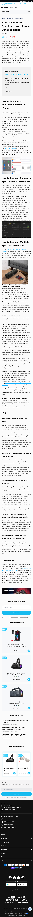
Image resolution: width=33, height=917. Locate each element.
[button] (29, 12)
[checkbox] (6, 798)
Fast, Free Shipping (8, 819)
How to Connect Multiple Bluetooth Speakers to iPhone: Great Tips (14, 735)
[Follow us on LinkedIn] (22, 877)
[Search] (25, 7)
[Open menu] (31, 7)
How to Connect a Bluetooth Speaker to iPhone (17, 75)
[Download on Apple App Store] (22, 884)
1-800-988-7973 (9, 805)
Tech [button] (2, 860)
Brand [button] (3, 835)
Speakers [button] (4, 849)
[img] (6, 865)
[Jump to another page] (3, 37)
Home (3, 18)
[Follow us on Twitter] (18, 877)
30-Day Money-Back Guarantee (11, 821)
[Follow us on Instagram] (10, 877)
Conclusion (8, 91)
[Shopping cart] (28, 7)
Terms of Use (14, 617)
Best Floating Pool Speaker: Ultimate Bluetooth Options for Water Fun (14, 728)
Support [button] (3, 853)
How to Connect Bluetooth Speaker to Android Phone (16, 79)
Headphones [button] (5, 842)
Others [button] (3, 857)
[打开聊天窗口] (30, 909)
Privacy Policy (24, 617)
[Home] (9, 7)
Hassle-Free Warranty (8, 824)
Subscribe (16, 613)
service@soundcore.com (9, 809)
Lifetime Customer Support (10, 827)
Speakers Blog (6, 724)
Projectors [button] (4, 838)
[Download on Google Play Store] (11, 884)
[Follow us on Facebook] (14, 877)
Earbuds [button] (3, 846)
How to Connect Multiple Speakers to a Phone (17, 83)
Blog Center (5, 11)
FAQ (6, 87)
